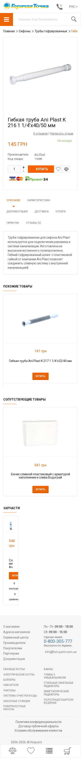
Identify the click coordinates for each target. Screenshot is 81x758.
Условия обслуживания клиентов (38, 730)
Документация (17, 211)
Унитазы (9, 690)
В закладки (14, 586)
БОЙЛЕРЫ (9, 679)
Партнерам (11, 653)
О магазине (11, 626)
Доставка (42, 211)
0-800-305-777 (58, 641)
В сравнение (15, 597)
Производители (14, 643)
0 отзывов (40, 133)
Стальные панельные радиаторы (58, 684)
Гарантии (12, 222)
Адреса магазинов (16, 632)
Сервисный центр (16, 637)
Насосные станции (16, 701)
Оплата (61, 211)
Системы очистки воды (20, 695)
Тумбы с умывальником (55, 676)
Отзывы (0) (33, 222)
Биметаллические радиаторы (56, 693)
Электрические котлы (19, 674)
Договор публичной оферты (38, 726)
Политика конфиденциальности (38, 722)
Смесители (11, 685)
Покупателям (12, 648)
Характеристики (38, 200)
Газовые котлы (14, 669)
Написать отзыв (61, 133)
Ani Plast (39, 154)
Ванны (48, 669)
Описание (13, 200)
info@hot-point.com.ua (60, 652)
